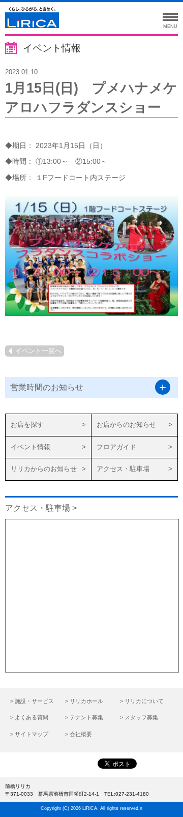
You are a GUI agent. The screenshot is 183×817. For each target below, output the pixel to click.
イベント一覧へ (38, 351)
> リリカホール (84, 701)
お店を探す (27, 424)
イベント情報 (30, 447)
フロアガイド (116, 447)
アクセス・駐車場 (123, 469)
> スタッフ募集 (139, 717)
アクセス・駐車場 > (41, 508)
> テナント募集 (84, 717)
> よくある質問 (29, 717)
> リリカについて (142, 701)
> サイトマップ (29, 734)
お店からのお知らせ (126, 424)
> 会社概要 (78, 734)
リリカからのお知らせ (44, 469)
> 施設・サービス (32, 701)
